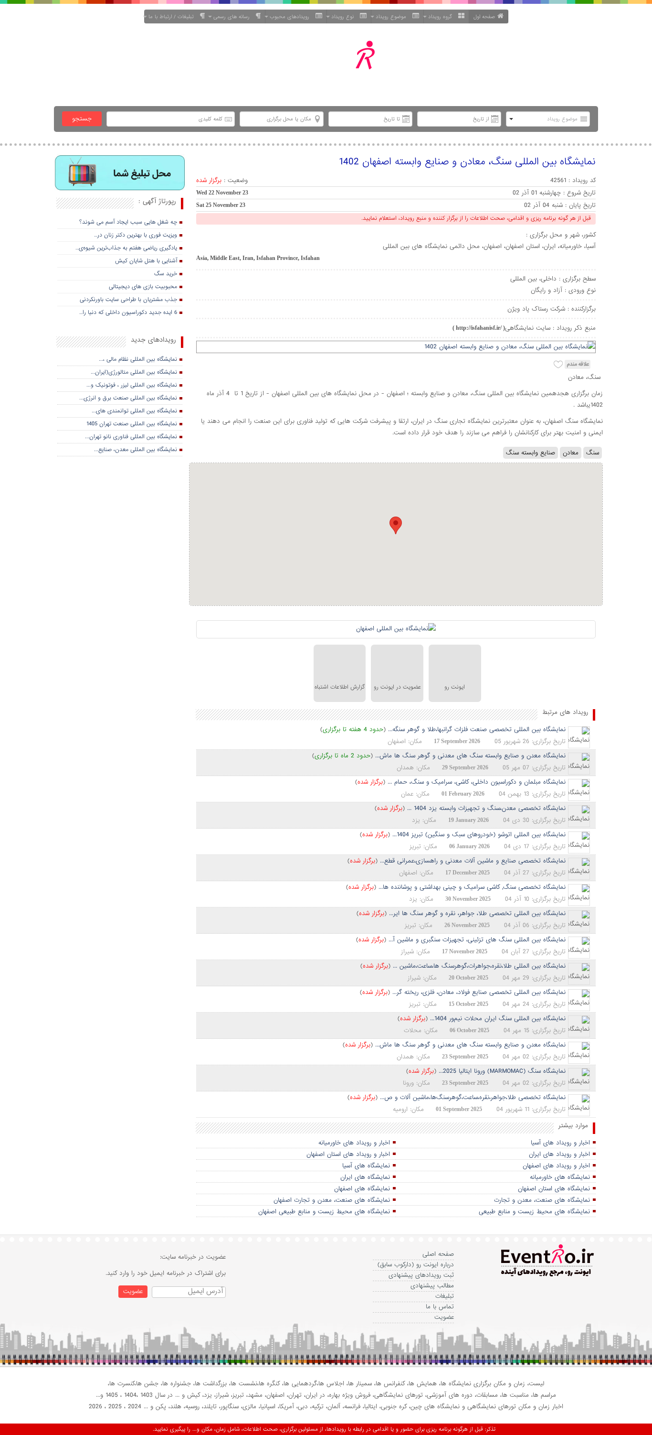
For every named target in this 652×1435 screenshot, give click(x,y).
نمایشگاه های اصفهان (362, 1188)
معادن (570, 452)
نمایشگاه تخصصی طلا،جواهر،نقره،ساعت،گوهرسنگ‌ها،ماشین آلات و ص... (473, 1097)
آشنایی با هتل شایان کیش (146, 261)
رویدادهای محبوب (291, 17)
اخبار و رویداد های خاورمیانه (354, 1142)
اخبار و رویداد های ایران (559, 1154)
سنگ (592, 452)
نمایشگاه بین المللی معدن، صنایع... (135, 449)
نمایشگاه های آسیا (366, 1165)
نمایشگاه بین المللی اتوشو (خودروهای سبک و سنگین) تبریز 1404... (479, 834)
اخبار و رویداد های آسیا (560, 1142)
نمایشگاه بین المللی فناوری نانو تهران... (131, 436)
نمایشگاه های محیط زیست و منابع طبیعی (534, 1211)
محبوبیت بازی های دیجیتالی (143, 286)
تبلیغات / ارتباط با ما (173, 17)
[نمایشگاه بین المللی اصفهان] (396, 629)
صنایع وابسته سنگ (530, 452)
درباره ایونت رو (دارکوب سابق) (416, 1264)
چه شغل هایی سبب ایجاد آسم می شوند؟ (128, 222)
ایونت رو (454, 687)
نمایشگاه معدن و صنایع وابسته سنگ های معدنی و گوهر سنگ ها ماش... (470, 755)
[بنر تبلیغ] (120, 173)
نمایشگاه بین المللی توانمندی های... (134, 411)
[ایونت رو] (349, 66)
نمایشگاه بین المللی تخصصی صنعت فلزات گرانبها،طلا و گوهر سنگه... (477, 729)
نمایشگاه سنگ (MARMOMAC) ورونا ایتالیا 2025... (502, 1071)
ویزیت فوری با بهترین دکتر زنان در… (135, 235)
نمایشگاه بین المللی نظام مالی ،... (138, 359)
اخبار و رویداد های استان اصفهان (348, 1154)
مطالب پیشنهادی (432, 1285)
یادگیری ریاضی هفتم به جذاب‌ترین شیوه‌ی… (126, 248)
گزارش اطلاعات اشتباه (340, 687)
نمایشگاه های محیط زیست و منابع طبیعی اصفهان (324, 1211)
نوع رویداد (344, 17)
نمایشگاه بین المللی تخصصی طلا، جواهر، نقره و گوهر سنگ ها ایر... (477, 913)
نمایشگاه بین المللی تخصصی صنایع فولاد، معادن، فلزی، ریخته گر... (479, 992)
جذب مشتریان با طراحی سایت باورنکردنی (128, 299)
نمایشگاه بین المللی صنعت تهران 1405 (131, 424)
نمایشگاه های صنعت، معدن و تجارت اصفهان (331, 1200)
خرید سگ (165, 274)
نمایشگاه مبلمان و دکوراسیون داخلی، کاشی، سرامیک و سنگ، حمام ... (477, 782)
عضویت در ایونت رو (397, 687)
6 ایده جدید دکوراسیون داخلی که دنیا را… (128, 312)
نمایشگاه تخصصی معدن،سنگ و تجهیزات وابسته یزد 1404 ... (486, 808)
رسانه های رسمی (233, 17)
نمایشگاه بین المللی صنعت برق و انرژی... (128, 398)
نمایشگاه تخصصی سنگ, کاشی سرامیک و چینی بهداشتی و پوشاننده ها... (472, 887)
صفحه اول (484, 17)
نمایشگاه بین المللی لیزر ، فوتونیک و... (131, 385)
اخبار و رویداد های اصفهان (556, 1165)
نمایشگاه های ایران (365, 1177)
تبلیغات (444, 1296)
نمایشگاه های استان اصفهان (554, 1188)
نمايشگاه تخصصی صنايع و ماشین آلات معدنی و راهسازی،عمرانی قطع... (473, 860)
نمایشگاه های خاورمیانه (560, 1177)
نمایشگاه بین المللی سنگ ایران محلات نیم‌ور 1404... (498, 1018)
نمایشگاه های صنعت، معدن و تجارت (542, 1200)
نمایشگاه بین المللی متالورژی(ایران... (134, 372)
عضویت (444, 1317)
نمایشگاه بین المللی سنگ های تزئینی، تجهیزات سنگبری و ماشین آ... (477, 939)
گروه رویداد (442, 17)
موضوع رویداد (393, 17)
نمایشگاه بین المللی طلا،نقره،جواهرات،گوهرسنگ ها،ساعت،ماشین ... (479, 966)
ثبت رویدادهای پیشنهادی (421, 1275)
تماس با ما (440, 1306)
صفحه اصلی (438, 1254)
